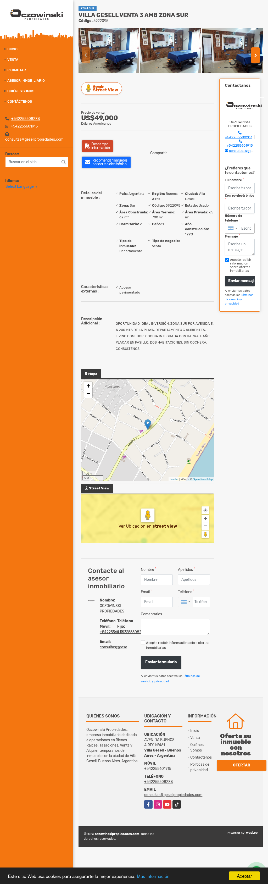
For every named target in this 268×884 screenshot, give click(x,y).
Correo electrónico (239, 197)
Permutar (16, 70)
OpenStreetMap (203, 479)
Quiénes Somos (20, 91)
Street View (105, 88)
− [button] (88, 393)
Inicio (12, 49)
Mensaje (232, 236)
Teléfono (186, 591)
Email (146, 591)
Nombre (148, 569)
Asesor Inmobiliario (26, 80)
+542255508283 (25, 119)
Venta (12, 60)
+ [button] (88, 386)
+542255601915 (24, 126)
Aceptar (244, 875)
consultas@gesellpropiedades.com (34, 139)
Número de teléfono (233, 218)
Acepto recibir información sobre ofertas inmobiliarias (177, 645)
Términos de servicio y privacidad (239, 299)
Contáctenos (19, 101)
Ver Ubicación (133, 526)
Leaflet (174, 479)
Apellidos (186, 569)
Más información (153, 876)
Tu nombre (234, 180)
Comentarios (151, 614)
